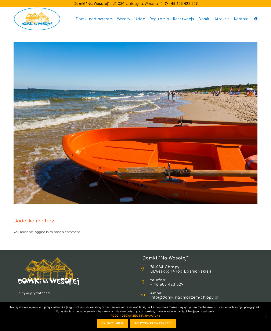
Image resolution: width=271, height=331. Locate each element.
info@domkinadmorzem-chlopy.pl (184, 297)
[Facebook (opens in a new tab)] (256, 19)
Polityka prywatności (33, 293)
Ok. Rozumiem (112, 323)
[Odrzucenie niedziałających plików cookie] (266, 316)
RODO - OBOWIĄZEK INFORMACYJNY (135, 315)
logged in (41, 232)
